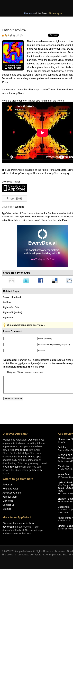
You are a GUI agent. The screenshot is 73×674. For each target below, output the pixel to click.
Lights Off (8, 318)
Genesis (64, 478)
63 (59, 502)
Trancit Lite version (59, 89)
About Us (7, 485)
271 (59, 494)
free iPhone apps (19, 450)
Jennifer (63, 529)
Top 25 (29, 20)
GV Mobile (63, 467)
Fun (34, 216)
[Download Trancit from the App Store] (13, 55)
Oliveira (65, 494)
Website (19, 206)
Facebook (41, 281)
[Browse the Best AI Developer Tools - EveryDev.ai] (42, 246)
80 (59, 478)
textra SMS (64, 470)
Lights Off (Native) (12, 313)
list (41, 471)
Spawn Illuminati (12, 298)
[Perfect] (14, 35)
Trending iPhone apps (29, 457)
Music (40, 216)
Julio (68, 521)
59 (59, 459)
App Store (25, 216)
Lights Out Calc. (11, 308)
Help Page (62, 219)
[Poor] (5, 35)
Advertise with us (12, 493)
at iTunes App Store (14, 188)
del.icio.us (56, 281)
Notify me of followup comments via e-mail (25, 373)
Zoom (17, 35)
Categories (46, 20)
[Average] (8, 35)
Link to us (8, 501)
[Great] (11, 35)
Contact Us (8, 505)
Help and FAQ (10, 489)
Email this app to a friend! (11, 281)
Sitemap (7, 509)
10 (59, 510)
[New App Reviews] (11, 20)
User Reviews (21, 35)
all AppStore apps (22, 173)
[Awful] (3, 35)
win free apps (12, 467)
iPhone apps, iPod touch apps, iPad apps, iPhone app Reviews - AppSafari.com (40, 6)
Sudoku (62, 448)
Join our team (10, 497)
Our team (33, 440)
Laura (62, 442)
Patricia (64, 510)
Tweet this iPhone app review (26, 281)
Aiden (62, 521)
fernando (65, 502)
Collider (7, 303)
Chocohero (64, 507)
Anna (61, 451)
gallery (32, 471)
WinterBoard (64, 475)
